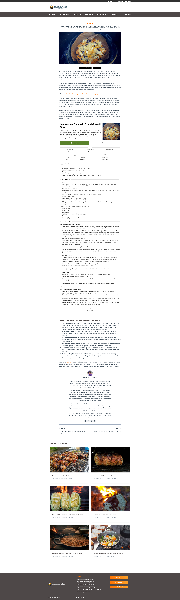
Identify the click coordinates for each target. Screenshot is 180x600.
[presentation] (69, 459)
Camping (52, 15)
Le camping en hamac (84, 592)
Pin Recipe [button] (106, 143)
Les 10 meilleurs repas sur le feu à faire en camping (82, 94)
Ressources (101, 15)
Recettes (89, 23)
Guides (114, 15)
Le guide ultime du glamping (85, 579)
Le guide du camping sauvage (86, 587)
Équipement (64, 15)
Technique (77, 15)
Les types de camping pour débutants (89, 589)
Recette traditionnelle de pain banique (105, 515)
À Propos (127, 15)
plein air (69, 362)
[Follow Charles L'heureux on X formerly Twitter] (88, 421)
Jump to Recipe (85, 68)
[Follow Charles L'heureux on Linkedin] (94, 421)
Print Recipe (97, 68)
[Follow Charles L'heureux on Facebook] (85, 421)
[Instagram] (81, 598)
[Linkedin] (83, 598)
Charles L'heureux (87, 30)
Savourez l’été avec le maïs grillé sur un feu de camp (73, 431)
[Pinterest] (79, 598)
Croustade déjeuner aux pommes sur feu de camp (107, 431)
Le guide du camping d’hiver (85, 582)
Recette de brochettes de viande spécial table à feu (67, 476)
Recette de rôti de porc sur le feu (103, 476)
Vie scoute (89, 15)
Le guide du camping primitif (85, 584)
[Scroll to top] (176, 594)
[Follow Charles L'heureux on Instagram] (91, 421)
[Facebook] (77, 598)
